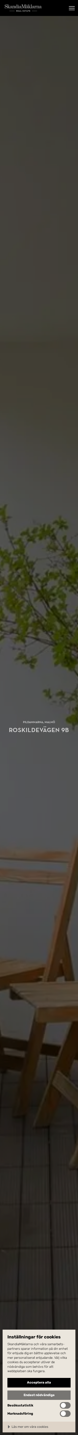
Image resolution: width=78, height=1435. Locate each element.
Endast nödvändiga (39, 1395)
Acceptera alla (39, 1382)
